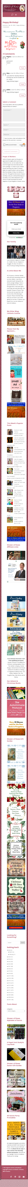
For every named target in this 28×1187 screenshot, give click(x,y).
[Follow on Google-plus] (23, 1176)
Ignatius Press (20, 664)
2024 (10, 959)
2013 (10, 985)
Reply (22, 68)
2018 (10, 973)
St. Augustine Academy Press (15, 671)
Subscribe (16, 233)
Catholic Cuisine (13, 313)
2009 (10, 995)
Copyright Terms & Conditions (16, 1154)
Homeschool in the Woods (18, 668)
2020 (10, 968)
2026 (10, 950)
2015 (10, 980)
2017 (10, 976)
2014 (10, 983)
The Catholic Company (14, 666)
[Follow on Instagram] (19, 1176)
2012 (10, 987)
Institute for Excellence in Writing (16, 669)
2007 (10, 999)
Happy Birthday (20, 25)
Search (22, 942)
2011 (10, 990)
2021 (10, 966)
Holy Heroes (18, 675)
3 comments (6, 27)
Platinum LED (16, 673)
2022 (10, 964)
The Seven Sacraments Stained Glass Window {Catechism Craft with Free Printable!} (16, 472)
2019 (10, 971)
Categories (9, 1009)
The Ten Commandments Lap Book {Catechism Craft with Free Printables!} (16, 451)
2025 (10, 957)
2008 (10, 997)
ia (9, 49)
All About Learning (12, 664)
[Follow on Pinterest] (15, 1176)
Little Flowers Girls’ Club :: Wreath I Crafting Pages (18, 492)
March (11, 952)
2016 (10, 978)
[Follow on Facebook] (11, 1176)
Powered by (12, 237)
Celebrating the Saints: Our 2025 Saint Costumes (19, 482)
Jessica (6, 25)
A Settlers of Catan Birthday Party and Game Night (19, 509)
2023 (10, 961)
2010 (10, 992)
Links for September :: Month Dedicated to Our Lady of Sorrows (19, 439)
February (12, 954)
